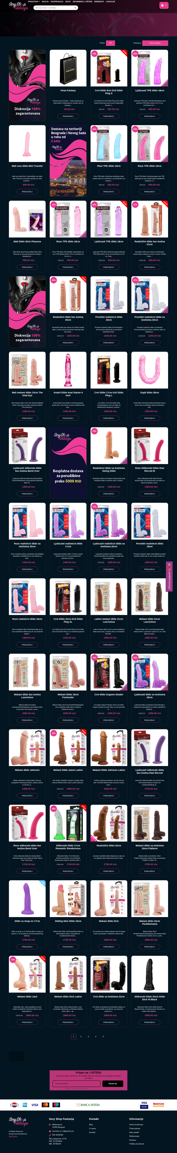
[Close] (169, 565)
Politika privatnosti (136, 1144)
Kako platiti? (134, 1132)
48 (110, 43)
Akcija (45, 2)
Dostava (132, 1140)
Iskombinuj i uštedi (82, 2)
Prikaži (102, 43)
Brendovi (99, 2)
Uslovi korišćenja (136, 1124)
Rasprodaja (57, 2)
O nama (92, 1128)
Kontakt (92, 1132)
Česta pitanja (134, 1128)
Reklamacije (134, 1136)
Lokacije (110, 2)
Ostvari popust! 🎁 (169, 578)
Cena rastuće (155, 43)
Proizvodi (33, 2)
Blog (91, 1124)
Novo (68, 2)
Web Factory (13, 1136)
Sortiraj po (137, 43)
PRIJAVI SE (113, 1084)
